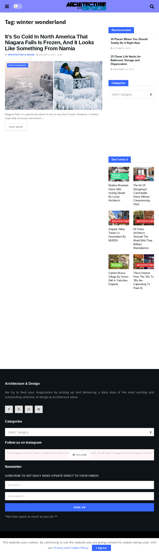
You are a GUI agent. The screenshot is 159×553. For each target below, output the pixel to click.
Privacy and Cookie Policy (71, 548)
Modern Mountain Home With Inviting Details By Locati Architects (118, 193)
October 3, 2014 (121, 48)
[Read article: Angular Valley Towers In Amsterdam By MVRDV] (118, 218)
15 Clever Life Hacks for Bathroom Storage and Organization (126, 60)
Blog (140, 177)
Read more (18, 125)
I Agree (101, 548)
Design (116, 264)
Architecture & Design (21, 54)
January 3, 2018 (46, 54)
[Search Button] (152, 6)
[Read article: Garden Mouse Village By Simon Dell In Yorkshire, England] (118, 261)
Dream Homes (116, 176)
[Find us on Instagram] (29, 409)
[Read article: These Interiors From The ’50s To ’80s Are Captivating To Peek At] (143, 261)
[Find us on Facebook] (9, 409)
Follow (81, 454)
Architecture (120, 221)
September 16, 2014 (123, 69)
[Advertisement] (131, 127)
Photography (17, 65)
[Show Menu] (7, 6)
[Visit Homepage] (86, 6)
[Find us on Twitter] (19, 409)
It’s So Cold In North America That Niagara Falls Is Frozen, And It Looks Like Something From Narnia (49, 42)
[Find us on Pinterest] (39, 409)
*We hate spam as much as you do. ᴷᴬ (31, 516)
